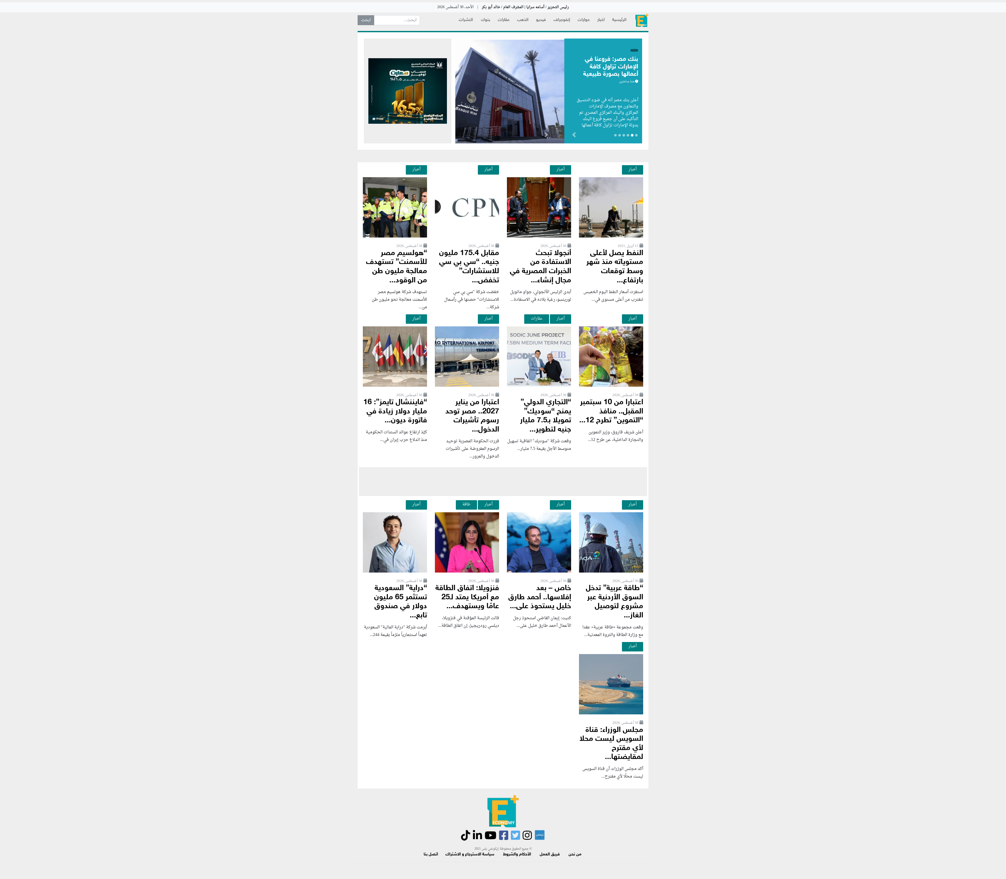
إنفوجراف (562, 20)
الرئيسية (619, 20)
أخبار (601, 20)
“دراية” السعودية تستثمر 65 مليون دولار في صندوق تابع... (400, 602)
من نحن (574, 854)
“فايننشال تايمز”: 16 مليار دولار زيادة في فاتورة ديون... (395, 411)
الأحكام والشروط (517, 854)
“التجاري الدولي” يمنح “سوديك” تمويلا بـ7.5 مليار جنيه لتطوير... (545, 416)
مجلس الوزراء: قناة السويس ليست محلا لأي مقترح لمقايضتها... (611, 744)
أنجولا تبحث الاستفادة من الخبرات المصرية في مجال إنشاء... (540, 267)
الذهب (522, 20)
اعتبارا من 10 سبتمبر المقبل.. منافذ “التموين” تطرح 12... (611, 411)
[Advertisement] (503, 481)
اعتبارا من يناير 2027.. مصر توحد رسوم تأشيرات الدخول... (472, 416)
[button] (546, 135)
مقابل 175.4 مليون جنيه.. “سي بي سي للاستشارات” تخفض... (469, 267)
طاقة (466, 504)
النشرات (466, 20)
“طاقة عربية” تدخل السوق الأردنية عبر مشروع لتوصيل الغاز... (614, 602)
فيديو (541, 20)
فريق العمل (550, 854)
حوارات (584, 20)
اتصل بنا (431, 854)
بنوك (485, 20)
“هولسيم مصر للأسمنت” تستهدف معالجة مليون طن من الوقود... (396, 267)
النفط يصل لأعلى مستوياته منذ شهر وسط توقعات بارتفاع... (614, 267)
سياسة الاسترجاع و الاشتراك (469, 854)
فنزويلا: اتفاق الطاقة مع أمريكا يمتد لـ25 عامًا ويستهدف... (467, 597)
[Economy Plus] (641, 20)
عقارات (504, 20)
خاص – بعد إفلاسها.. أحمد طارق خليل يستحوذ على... (539, 597)
